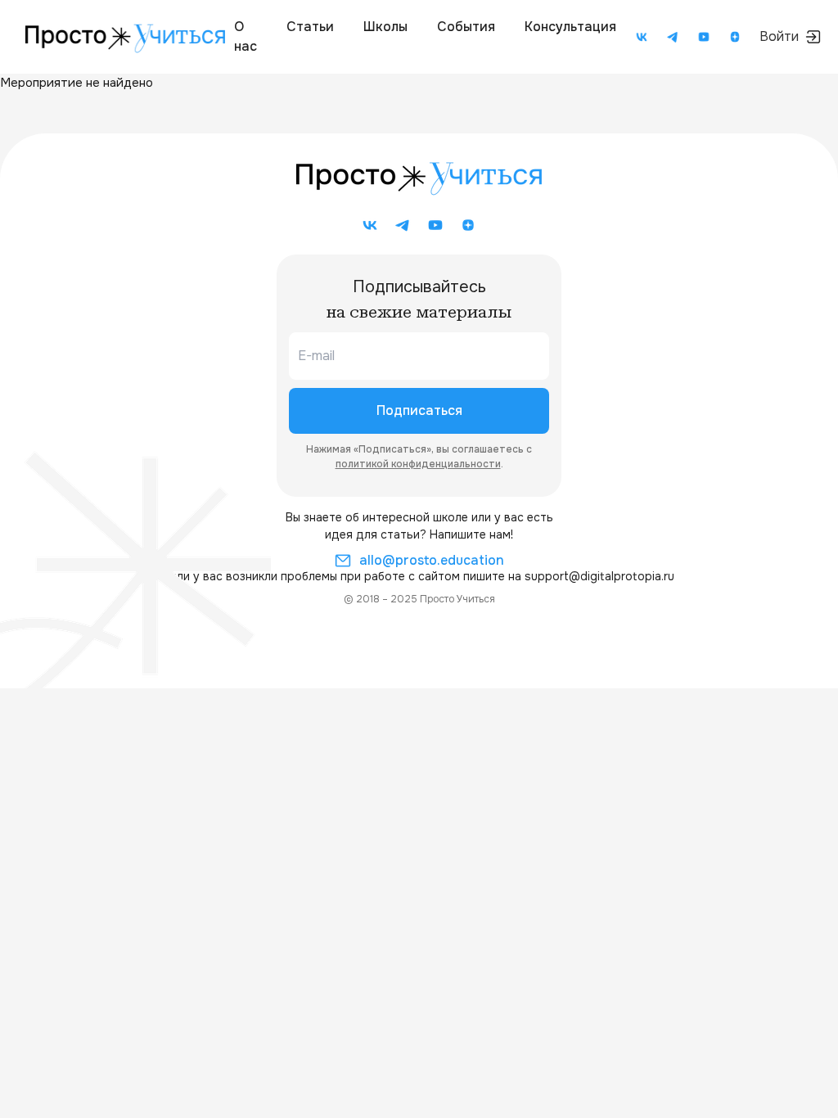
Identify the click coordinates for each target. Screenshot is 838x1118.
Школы (385, 26)
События (466, 26)
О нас (245, 36)
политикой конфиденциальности (418, 464)
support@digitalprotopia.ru (599, 576)
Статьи (310, 26)
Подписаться (419, 410)
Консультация (570, 26)
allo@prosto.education (431, 560)
